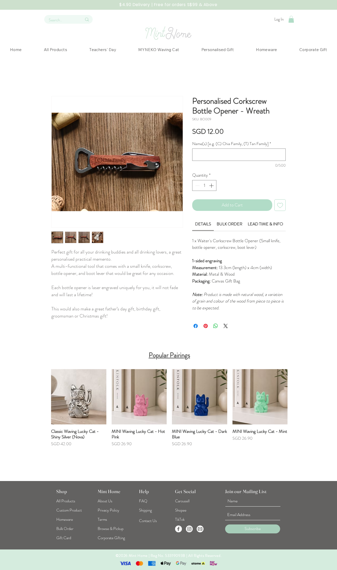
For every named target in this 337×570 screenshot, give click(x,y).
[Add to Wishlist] (280, 205)
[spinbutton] (204, 185)
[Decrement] (197, 185)
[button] (291, 19)
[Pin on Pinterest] (205, 326)
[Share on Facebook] (195, 326)
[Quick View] (78, 396)
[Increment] (212, 185)
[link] (203, 224)
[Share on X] (225, 326)
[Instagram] (189, 529)
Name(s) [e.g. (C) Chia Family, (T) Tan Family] (231, 143)
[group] (169, 421)
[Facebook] (178, 529)
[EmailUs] (200, 529)
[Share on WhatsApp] (215, 326)
